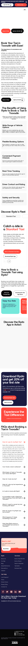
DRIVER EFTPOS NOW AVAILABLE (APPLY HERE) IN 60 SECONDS (12, 2)
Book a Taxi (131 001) (20, 558)
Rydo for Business (19, 563)
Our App (3, 561)
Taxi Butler (17, 566)
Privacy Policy (4, 584)
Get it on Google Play (6, 293)
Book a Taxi (6, 99)
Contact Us (4, 586)
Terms (2, 579)
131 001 (8, 390)
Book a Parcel (18, 561)
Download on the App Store (20, 293)
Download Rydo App (10, 256)
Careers (3, 570)
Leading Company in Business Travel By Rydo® (14, 637)
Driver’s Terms (4, 582)
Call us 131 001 (17, 99)
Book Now (6, 548)
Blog (2, 563)
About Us (3, 558)
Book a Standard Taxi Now (12, 251)
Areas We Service (5, 566)
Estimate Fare (18, 568)
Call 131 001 (6, 4)
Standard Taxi (11, 216)
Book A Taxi (20, 4)
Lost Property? (5, 577)
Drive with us (4, 568)
